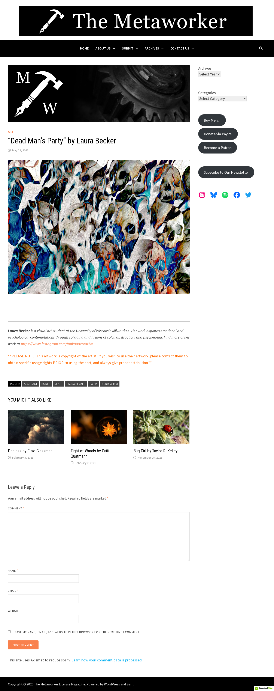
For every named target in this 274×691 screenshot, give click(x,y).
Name (13, 570)
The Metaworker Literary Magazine (59, 684)
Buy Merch (212, 120)
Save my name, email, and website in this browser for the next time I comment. (77, 632)
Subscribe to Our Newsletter (226, 172)
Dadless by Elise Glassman (30, 450)
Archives (152, 48)
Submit (127, 48)
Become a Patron (218, 147)
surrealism (110, 384)
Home (84, 48)
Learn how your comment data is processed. (107, 660)
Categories (207, 92)
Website (14, 611)
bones (46, 384)
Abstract (30, 384)
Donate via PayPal (218, 133)
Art (10, 132)
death (59, 384)
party (94, 384)
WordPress (112, 684)
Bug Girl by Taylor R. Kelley (155, 450)
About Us (103, 48)
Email (13, 591)
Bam (130, 684)
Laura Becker (76, 384)
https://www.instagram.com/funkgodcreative (57, 343)
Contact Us (179, 48)
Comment (16, 508)
